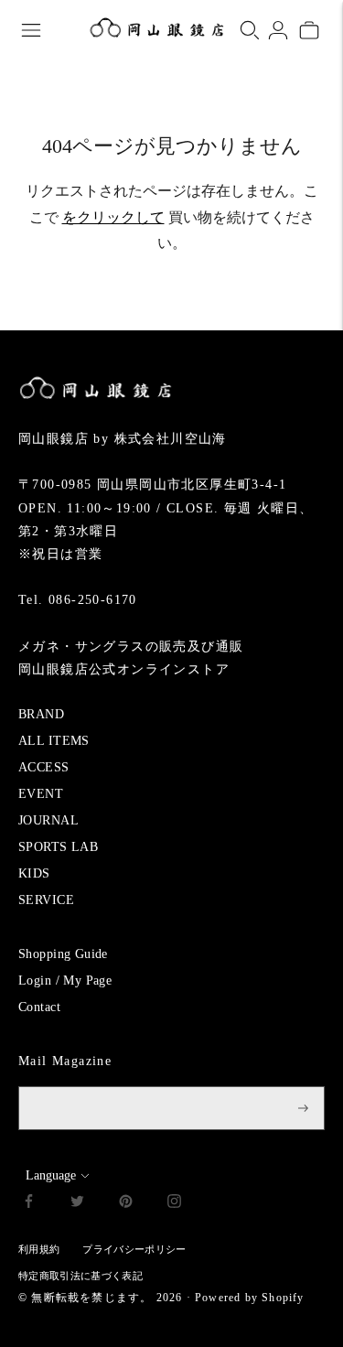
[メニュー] (31, 30)
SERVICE (46, 900)
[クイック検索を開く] (250, 30)
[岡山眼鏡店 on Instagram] (174, 1204)
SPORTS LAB (58, 847)
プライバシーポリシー (134, 1249)
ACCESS (44, 767)
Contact (39, 1007)
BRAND (41, 714)
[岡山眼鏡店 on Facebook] (29, 1204)
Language (51, 1175)
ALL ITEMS (54, 741)
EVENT (40, 794)
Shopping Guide (63, 954)
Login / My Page (65, 980)
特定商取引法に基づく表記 (80, 1275)
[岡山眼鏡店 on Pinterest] (126, 1204)
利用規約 (38, 1249)
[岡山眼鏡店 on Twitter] (77, 1204)
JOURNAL (48, 820)
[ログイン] (278, 30)
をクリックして (113, 217)
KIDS (34, 873)
